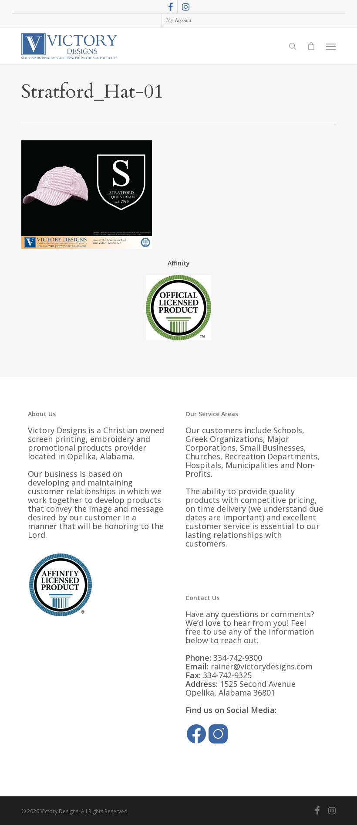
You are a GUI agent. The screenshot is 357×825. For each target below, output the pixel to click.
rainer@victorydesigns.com (262, 666)
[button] (331, 46)
